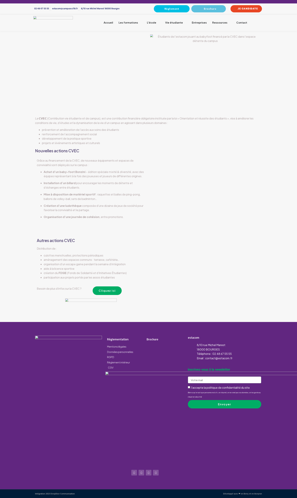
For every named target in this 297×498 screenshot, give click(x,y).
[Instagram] (134, 472)
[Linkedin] (156, 472)
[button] (260, 22)
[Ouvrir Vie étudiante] (185, 23)
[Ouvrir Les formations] (140, 23)
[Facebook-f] (141, 472)
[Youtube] (148, 472)
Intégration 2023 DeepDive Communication (55, 493)
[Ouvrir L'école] (158, 23)
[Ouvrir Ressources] (229, 23)
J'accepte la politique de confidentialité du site (224, 392)
